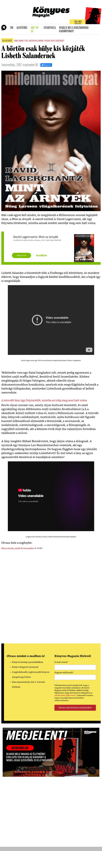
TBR (12, 28)
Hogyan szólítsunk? (63, 673)
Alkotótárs (23, 28)
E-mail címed (61, 662)
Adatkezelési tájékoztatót (65, 695)
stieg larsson (29, 41)
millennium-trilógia (42, 41)
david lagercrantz (57, 41)
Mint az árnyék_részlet (10, 548)
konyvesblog (28, 548)
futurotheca (50, 28)
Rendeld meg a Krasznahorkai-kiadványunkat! (74, 29)
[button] (2, 29)
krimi (16, 41)
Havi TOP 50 (36, 29)
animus (21, 41)
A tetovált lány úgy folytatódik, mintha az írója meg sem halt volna (44, 400)
